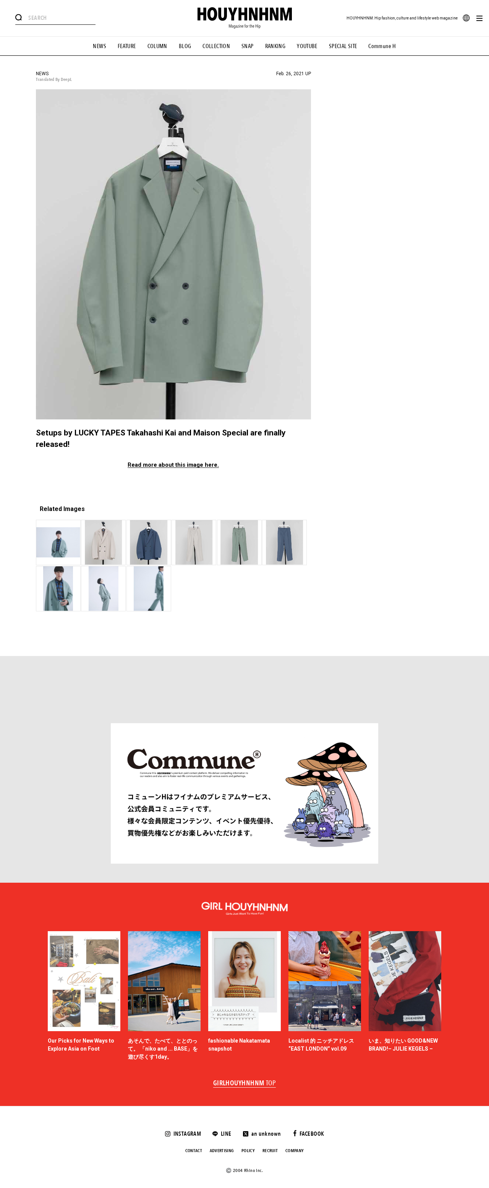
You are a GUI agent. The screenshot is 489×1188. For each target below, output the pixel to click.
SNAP (247, 46)
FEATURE (127, 46)
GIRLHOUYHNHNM (244, 1083)
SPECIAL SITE (343, 46)
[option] (84, 996)
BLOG (185, 46)
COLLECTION (216, 46)
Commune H (382, 46)
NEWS (99, 46)
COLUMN (157, 46)
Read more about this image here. (173, 465)
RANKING (275, 46)
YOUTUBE (307, 46)
